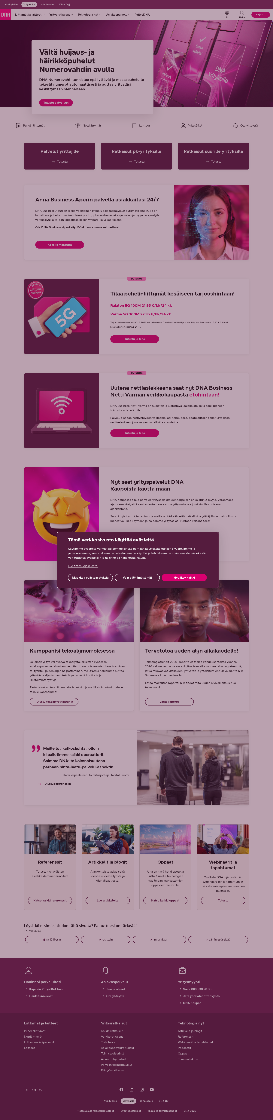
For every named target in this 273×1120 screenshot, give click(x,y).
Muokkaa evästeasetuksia (90, 577)
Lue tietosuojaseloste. (83, 566)
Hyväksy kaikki (184, 577)
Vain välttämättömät (137, 577)
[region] (138, 560)
